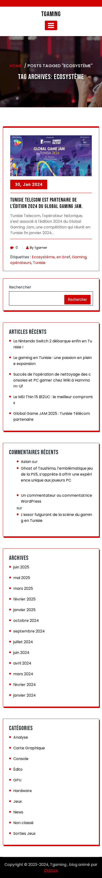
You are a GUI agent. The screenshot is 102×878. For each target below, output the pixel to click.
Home (16, 66)
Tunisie (39, 262)
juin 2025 (21, 567)
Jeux (17, 801)
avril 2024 (22, 663)
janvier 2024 (24, 695)
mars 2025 (23, 588)
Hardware (22, 790)
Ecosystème (43, 257)
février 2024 (24, 684)
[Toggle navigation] (51, 25)
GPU (17, 780)
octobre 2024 (26, 620)
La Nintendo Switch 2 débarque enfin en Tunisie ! (52, 344)
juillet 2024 (23, 642)
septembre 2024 (29, 631)
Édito (18, 769)
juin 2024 (21, 652)
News (18, 812)
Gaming (79, 257)
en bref (63, 257)
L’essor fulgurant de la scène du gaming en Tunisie (56, 517)
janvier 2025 (24, 610)
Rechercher (20, 287)
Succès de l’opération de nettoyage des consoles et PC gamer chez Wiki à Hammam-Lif (52, 380)
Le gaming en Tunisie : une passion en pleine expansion (52, 360)
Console (20, 758)
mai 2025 (21, 578)
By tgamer (38, 247)
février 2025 (24, 599)
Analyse (20, 737)
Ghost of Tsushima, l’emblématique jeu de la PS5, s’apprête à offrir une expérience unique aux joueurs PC (57, 474)
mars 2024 (23, 674)
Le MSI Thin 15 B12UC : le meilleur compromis (53, 400)
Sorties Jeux (24, 833)
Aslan (26, 461)
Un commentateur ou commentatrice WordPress (56, 498)
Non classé (23, 823)
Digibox (50, 870)
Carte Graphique (29, 748)
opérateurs (20, 262)
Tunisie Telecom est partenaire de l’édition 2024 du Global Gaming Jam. (46, 203)
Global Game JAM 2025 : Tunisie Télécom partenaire (51, 416)
